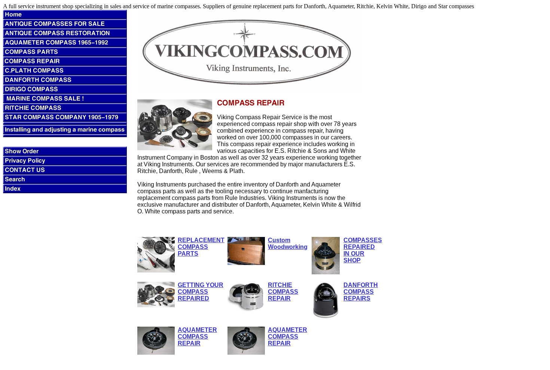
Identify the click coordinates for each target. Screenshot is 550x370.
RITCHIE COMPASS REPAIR (283, 292)
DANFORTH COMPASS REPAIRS (360, 292)
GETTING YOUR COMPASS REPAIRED (200, 292)
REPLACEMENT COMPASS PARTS (201, 247)
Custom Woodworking (288, 243)
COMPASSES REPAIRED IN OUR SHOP (362, 250)
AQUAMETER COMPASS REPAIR (197, 336)
